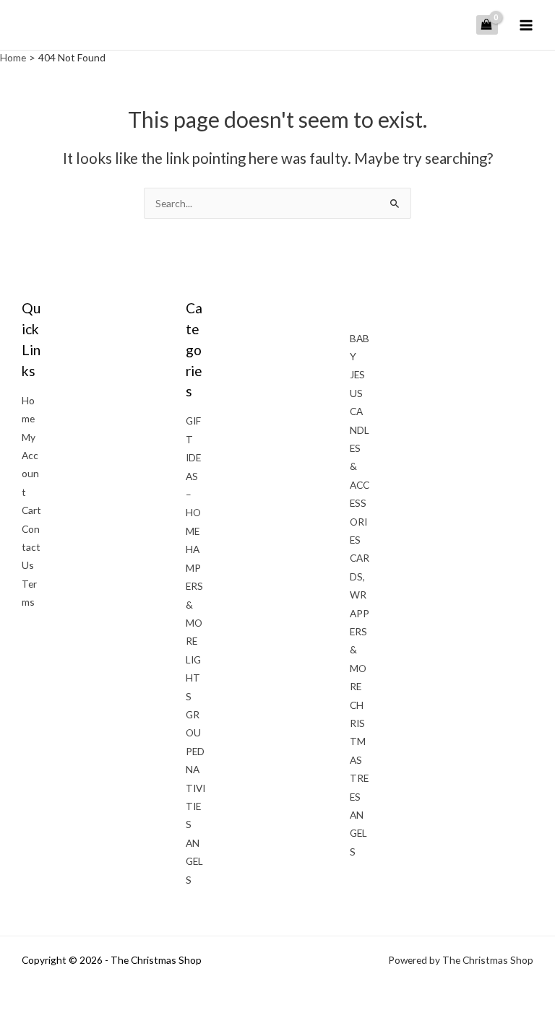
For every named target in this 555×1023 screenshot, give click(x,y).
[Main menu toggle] (526, 25)
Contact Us (31, 547)
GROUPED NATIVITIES (195, 769)
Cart (31, 510)
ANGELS (194, 861)
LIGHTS (193, 677)
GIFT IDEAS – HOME (193, 475)
